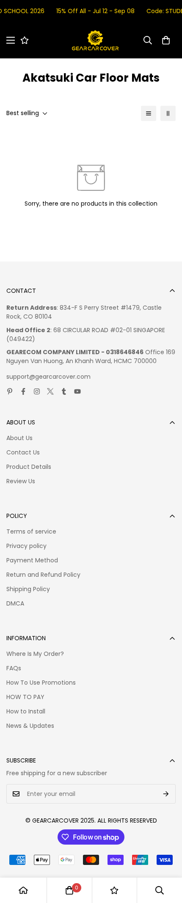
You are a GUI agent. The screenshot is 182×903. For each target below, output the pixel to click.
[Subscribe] (166, 794)
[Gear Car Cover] (95, 40)
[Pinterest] (10, 391)
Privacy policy (26, 546)
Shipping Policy (28, 589)
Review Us (20, 481)
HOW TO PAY (25, 697)
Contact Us (23, 452)
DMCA (15, 603)
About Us (19, 438)
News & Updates (30, 725)
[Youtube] (77, 391)
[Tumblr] (64, 391)
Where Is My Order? (35, 654)
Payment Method (32, 560)
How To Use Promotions (41, 682)
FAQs (13, 668)
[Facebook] (23, 391)
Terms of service (31, 531)
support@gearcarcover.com (48, 376)
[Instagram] (37, 391)
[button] (166, 40)
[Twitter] (50, 391)
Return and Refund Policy (43, 574)
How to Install (25, 711)
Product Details (28, 467)
